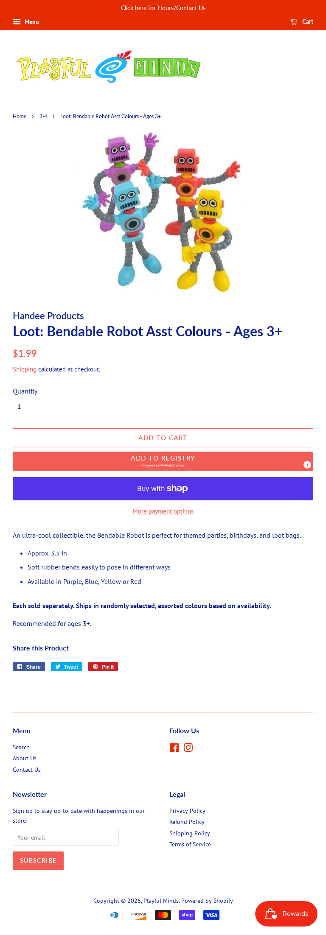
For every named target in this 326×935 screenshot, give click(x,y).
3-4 (43, 116)
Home (19, 116)
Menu (31, 21)
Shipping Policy (189, 833)
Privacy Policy (187, 811)
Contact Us (27, 769)
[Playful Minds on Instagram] (188, 749)
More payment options (163, 511)
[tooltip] (307, 465)
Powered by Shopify (207, 900)
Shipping (25, 369)
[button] (163, 461)
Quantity (25, 391)
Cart (307, 21)
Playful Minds (161, 900)
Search (21, 747)
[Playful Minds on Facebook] (174, 749)
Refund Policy (187, 822)
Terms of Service (190, 844)
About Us (25, 758)
